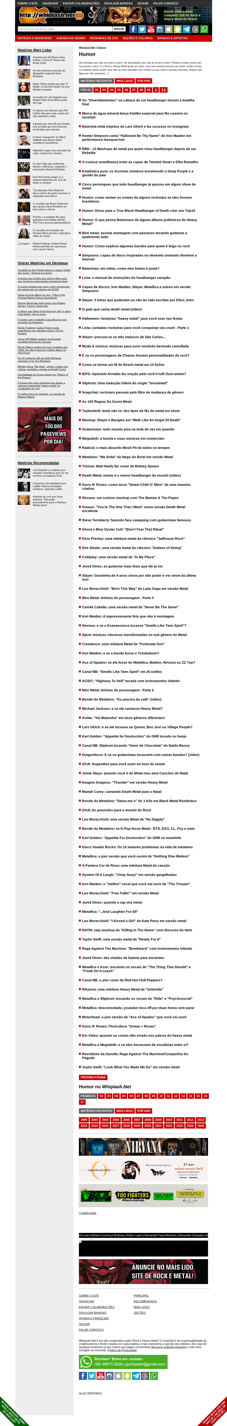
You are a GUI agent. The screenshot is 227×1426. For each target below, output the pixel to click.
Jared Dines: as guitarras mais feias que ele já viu (122, 566)
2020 (148, 1125)
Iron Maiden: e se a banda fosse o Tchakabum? (120, 653)
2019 (137, 1125)
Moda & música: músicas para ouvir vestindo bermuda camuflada (135, 346)
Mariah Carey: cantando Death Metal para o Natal (121, 791)
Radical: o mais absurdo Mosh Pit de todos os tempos (126, 448)
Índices (101, 47)
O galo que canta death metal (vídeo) (112, 309)
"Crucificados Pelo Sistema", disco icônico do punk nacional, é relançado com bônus (51, 193)
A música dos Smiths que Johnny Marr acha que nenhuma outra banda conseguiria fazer (43, 280)
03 (104, 89)
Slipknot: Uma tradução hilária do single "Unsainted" (125, 383)
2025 (201, 1125)
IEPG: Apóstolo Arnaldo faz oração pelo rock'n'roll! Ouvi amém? (134, 374)
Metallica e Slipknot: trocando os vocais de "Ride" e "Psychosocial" (137, 998)
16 (205, 1095)
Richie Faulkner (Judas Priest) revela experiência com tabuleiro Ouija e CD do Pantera (40, 330)
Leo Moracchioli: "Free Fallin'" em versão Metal (120, 893)
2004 (105, 1119)
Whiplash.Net (87, 47)
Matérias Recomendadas (38, 463)
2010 (169, 1119)
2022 (169, 1125)
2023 (179, 1125)
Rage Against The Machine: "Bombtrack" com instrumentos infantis (137, 948)
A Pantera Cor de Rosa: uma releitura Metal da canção (126, 865)
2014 (84, 1125)
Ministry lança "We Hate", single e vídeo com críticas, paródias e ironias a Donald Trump (43, 368)
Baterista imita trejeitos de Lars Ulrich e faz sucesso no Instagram (135, 126)
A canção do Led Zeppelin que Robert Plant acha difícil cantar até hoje (50, 100)
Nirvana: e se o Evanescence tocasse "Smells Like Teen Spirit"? (134, 625)
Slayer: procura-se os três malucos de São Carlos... (123, 337)
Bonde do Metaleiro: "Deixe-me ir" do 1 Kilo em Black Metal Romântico (139, 801)
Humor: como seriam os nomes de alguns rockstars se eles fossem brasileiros (137, 199)
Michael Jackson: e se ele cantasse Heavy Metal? (122, 708)
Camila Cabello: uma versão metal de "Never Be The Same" (130, 607)
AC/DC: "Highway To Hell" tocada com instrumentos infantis (131, 681)
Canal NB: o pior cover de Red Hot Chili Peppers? (122, 980)
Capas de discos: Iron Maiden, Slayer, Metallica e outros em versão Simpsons (136, 289)
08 (141, 89)
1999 (84, 1119)
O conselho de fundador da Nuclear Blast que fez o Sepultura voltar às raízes (51, 233)
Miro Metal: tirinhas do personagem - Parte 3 (118, 598)
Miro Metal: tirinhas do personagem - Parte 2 (118, 690)
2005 (116, 1119)
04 (111, 89)
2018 (126, 1125)
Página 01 (88, 1095)
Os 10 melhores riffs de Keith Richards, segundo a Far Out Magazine (40, 359)
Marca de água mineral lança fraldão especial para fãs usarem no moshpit (135, 115)
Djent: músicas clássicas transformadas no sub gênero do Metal (134, 635)
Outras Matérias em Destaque (43, 263)
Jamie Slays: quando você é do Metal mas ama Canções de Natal (135, 773)
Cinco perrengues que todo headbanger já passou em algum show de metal (139, 186)
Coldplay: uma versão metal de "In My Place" (118, 557)
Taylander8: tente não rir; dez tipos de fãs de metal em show (131, 411)
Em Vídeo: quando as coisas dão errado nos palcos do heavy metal (137, 1035)
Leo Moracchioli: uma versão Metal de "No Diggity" (123, 819)
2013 (201, 1119)
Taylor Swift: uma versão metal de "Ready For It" (121, 939)
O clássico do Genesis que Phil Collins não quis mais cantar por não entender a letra (51, 113)
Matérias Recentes (96, 80)
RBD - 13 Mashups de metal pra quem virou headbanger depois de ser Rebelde (139, 151)
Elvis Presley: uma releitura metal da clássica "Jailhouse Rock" (133, 538)
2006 (126, 1119)
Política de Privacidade (122, 1350)
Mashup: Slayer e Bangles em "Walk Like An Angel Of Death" (131, 420)
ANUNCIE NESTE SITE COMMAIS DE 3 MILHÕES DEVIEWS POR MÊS (214, 1413)
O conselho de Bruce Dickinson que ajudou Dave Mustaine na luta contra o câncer (50, 206)
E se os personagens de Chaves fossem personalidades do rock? (136, 355)
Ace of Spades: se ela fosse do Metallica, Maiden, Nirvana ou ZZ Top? (138, 662)
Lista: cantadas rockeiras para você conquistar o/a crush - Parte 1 (135, 328)
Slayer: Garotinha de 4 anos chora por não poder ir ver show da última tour (139, 577)
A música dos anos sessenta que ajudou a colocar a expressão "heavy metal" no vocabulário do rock (41, 385)
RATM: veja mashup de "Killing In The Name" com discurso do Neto (137, 930)
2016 (105, 1125)
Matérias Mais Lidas (35, 50)
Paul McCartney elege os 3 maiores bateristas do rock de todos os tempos (49, 180)
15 (198, 1095)
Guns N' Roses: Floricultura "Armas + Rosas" (119, 1026)
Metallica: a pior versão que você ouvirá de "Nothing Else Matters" (136, 856)
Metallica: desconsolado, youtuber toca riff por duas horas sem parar (138, 1008)
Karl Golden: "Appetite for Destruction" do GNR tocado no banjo (134, 736)
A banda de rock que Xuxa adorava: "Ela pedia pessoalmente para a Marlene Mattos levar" (50, 501)
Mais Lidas (125, 80)
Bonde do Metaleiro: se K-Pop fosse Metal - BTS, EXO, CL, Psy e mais (138, 828)
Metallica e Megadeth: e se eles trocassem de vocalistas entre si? (135, 1045)
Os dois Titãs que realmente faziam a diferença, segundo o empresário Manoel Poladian (50, 166)
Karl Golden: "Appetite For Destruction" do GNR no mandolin (131, 838)
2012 (190, 1119)
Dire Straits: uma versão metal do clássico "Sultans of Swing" (132, 548)
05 (119, 89)
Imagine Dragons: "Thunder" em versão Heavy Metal (125, 782)
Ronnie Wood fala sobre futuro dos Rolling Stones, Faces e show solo (41, 304)
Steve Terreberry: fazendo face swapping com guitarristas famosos (136, 520)
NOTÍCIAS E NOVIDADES (35, 38)
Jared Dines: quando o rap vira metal (112, 902)
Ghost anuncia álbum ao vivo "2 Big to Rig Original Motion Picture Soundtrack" (41, 296)
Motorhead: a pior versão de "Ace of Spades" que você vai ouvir (134, 1017)
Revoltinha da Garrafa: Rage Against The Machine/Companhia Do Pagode (135, 1056)
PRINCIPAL (141, 1295)
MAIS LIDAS (142, 1307)
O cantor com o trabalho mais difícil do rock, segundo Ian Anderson (42, 321)
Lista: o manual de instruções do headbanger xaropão (126, 278)
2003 (94, 1119)
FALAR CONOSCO (165, 3)
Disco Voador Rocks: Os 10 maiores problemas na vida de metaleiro (137, 847)
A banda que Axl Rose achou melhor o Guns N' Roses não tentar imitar (49, 60)
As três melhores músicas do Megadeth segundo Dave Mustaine (49, 73)
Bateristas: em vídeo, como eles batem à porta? (120, 268)
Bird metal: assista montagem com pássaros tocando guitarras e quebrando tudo (134, 235)
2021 (158, 1125)
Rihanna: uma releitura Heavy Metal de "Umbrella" (122, 989)
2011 (179, 1119)
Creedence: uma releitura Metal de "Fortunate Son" (123, 644)
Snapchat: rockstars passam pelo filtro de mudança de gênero (133, 392)
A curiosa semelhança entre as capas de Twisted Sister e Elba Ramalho (140, 162)
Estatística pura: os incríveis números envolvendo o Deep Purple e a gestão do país (137, 173)
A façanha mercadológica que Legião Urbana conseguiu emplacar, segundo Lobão (49, 486)
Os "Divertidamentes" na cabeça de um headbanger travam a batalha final (138, 102)
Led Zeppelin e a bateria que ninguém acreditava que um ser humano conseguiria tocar (50, 473)
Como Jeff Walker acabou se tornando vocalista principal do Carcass (39, 340)
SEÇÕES (138, 38)
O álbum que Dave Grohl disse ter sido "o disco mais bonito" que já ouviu (44, 313)
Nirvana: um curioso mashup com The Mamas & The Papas (130, 498)
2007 (137, 1119)
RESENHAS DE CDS (104, 38)
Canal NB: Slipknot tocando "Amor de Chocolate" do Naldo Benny (136, 745)
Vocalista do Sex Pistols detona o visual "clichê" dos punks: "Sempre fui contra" (44, 271)
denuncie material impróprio (168, 1347)
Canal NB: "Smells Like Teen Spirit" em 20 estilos (122, 672)
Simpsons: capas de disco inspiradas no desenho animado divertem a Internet (139, 257)
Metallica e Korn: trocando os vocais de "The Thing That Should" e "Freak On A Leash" (136, 969)
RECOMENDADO (145, 1301)
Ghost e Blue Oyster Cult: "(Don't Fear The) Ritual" (123, 529)
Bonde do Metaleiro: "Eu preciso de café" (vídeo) (121, 699)
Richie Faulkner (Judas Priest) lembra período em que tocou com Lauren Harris (50, 246)
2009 (158, 1119)
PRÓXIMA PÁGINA (93, 1077)
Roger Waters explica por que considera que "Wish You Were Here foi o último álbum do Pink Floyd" (43, 350)
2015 (94, 1125)
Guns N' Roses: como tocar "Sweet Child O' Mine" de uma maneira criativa (136, 486)
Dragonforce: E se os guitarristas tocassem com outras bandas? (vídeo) (140, 755)
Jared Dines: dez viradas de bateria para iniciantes (123, 958)
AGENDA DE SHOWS (71, 38)
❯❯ (163, 89)
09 (148, 89)
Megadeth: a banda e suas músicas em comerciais (123, 438)
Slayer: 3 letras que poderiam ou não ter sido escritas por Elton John (138, 300)
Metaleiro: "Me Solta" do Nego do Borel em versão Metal (127, 457)
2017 (116, 1125)
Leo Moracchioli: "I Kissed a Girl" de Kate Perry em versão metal (134, 921)
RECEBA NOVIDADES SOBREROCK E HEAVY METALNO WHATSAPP (13, 1412)
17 (82, 1102)
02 (96, 89)
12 (175, 1095)
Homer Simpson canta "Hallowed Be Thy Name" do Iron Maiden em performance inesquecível (136, 137)
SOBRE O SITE (28, 3)
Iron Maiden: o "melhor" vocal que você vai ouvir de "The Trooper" (136, 884)
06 (126, 89)
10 (161, 1095)
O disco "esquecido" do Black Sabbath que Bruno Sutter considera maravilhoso (49, 140)
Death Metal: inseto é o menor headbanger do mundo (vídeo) (131, 475)
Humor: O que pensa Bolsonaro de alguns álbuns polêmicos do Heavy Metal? (139, 222)
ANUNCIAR (50, 3)
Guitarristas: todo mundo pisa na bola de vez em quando (128, 429)
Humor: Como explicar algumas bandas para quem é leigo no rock (136, 246)
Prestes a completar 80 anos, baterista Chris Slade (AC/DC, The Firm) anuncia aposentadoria (51, 219)
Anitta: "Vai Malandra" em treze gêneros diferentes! (123, 718)
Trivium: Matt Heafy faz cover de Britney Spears (120, 466)
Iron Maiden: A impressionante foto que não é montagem (128, 616)
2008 (148, 1119)
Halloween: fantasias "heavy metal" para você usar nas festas (132, 318)
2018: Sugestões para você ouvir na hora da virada (123, 764)
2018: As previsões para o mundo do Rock (116, 810)
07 (133, 89)
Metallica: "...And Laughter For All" (110, 911)
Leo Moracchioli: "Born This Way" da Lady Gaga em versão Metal (135, 588)
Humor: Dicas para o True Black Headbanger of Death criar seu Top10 (138, 210)
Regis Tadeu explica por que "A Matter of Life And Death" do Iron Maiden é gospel (51, 86)
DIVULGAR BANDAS (118, 3)
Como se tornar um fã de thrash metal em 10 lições (123, 364)
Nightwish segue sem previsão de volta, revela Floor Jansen (52, 152)
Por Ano (143, 80)
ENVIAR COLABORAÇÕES (81, 3)
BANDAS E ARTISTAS (172, 38)
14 (190, 1095)
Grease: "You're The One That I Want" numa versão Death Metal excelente (133, 509)
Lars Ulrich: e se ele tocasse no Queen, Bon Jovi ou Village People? (137, 727)
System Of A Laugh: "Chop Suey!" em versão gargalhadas (129, 875)
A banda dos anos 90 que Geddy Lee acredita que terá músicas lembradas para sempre (51, 126)
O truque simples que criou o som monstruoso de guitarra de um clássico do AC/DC (44, 288)
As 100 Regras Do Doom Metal (107, 401)
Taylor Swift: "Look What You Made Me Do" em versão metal (131, 1067)
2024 (190, 1125)
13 (183, 1095)
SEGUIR (142, 3)
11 (168, 1095)
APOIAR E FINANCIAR (94, 1318)
